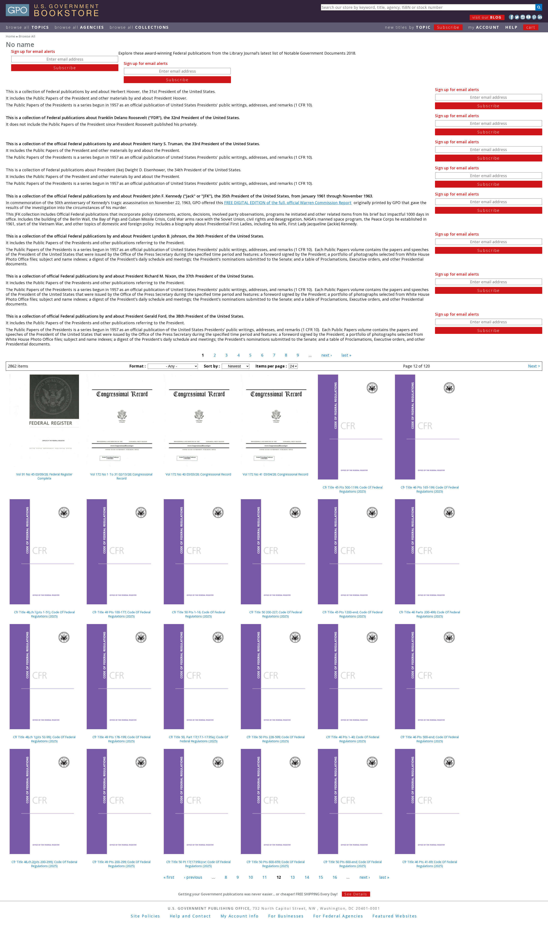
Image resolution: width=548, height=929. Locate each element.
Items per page (270, 366)
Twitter (517, 17)
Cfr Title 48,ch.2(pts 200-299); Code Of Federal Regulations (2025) (44, 864)
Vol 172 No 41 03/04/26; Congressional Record (275, 474)
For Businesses (286, 916)
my (484, 27)
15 (321, 877)
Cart (530, 27)
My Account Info (239, 916)
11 (264, 877)
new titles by (422, 27)
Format (137, 366)
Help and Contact (190, 916)
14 (307, 877)
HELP (511, 27)
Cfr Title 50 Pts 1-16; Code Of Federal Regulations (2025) (198, 614)
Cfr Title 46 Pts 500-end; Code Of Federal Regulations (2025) (430, 739)
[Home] (54, 14)
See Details (355, 894)
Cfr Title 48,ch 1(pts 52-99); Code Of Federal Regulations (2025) (44, 739)
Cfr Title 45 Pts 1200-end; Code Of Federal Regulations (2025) (353, 614)
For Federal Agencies (338, 916)
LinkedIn (539, 17)
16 (335, 877)
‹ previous (193, 877)
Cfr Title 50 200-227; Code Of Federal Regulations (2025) (275, 614)
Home (10, 36)
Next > (534, 366)
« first (169, 877)
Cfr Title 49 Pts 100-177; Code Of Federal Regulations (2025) (121, 614)
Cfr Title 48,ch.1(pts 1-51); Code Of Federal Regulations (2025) (44, 614)
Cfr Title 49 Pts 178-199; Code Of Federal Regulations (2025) (121, 739)
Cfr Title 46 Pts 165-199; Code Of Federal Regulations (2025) (430, 489)
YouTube (528, 17)
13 (292, 877)
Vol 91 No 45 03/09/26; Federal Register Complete (44, 476)
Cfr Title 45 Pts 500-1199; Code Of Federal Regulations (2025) (353, 489)
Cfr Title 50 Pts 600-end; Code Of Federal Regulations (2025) (352, 864)
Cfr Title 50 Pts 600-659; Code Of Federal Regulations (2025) (276, 864)
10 (251, 877)
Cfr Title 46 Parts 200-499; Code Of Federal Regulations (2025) (429, 614)
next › (326, 355)
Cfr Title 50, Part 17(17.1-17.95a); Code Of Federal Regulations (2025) (198, 739)
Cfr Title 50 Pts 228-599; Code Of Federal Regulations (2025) (276, 739)
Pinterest (534, 17)
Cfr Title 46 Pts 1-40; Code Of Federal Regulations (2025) (352, 739)
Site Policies (145, 916)
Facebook (511, 17)
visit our (487, 17)
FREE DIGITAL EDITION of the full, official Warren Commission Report (287, 202)
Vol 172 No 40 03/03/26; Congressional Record (198, 474)
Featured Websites (394, 916)
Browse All (27, 27)
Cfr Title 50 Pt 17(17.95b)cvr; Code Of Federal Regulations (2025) (198, 864)
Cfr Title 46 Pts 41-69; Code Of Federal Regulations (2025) (429, 864)
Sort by (211, 366)
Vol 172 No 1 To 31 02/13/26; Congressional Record (121, 476)
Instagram (522, 17)
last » (346, 355)
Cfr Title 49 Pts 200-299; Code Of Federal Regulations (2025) (121, 864)
